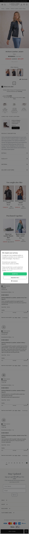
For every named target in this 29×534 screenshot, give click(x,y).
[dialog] (14, 267)
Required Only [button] (15, 277)
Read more (9, 270)
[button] (14, 281)
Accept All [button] (15, 274)
